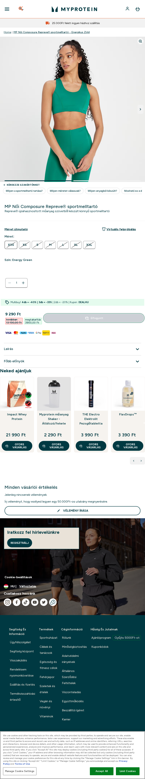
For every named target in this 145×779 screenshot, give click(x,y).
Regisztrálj (20, 542)
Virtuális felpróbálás (121, 229)
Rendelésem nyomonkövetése (22, 672)
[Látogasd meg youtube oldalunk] (35, 602)
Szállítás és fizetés (22, 684)
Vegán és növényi (46, 704)
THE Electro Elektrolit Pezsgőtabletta (91, 419)
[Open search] (21, 9)
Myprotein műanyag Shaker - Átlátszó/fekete (54, 419)
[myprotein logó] (74, 9)
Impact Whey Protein (17, 417)
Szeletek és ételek (47, 689)
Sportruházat (48, 637)
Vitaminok (46, 716)
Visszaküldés (18, 660)
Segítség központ (22, 651)
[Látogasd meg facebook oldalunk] (16, 602)
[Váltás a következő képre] (140, 109)
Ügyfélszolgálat (20, 642)
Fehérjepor (47, 677)
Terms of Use (22, 764)
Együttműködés (73, 701)
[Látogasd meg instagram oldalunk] (7, 602)
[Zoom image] (140, 41)
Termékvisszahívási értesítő (22, 696)
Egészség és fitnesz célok (48, 665)
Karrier (66, 719)
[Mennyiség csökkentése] (9, 282)
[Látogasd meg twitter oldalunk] (44, 602)
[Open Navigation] (7, 9)
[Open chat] (53, 602)
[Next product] (141, 461)
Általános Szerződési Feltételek (69, 677)
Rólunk (66, 637)
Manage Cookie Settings (19, 771)
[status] (16, 282)
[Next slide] (144, 423)
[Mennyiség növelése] (23, 282)
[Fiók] (127, 9)
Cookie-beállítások (18, 577)
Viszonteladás (71, 692)
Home (7, 32)
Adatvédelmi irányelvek (70, 658)
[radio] (11, 245)
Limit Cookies (128, 771)
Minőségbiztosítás (74, 646)
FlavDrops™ (128, 414)
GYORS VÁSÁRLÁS (19, 446)
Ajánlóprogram (115, 637)
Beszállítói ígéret (73, 710)
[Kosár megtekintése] (137, 9)
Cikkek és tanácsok (46, 649)
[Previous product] (133, 461)
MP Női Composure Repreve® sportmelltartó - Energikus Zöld (51, 32)
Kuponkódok (99, 646)
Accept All (102, 771)
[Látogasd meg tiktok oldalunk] (25, 602)
